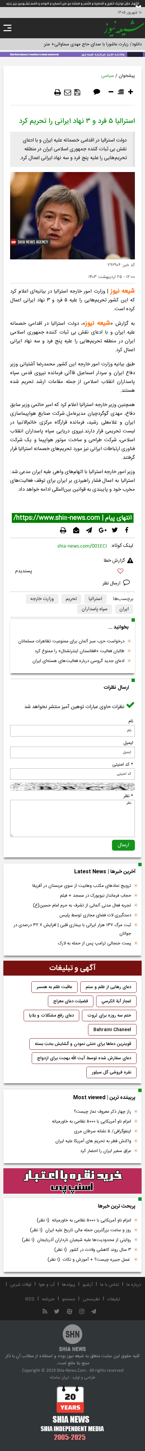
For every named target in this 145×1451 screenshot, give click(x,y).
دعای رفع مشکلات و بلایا (51, 1015)
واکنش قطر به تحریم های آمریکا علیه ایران (93, 1141)
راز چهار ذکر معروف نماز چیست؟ (102, 1111)
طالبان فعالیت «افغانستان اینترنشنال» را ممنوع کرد (79, 651)
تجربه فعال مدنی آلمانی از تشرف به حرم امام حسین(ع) (82, 905)
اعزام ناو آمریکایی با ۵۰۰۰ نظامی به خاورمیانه (91, 1121)
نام (130, 721)
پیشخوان (127, 76)
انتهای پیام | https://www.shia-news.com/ (73, 518)
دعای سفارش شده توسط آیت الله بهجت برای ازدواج (84, 1058)
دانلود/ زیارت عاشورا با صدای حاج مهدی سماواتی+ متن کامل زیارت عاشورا (75, 44)
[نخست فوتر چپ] (72, 1412)
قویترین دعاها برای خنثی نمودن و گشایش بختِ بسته (83, 1044)
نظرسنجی (91, 1299)
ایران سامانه (59, 1377)
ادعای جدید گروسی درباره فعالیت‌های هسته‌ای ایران (78, 661)
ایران (124, 609)
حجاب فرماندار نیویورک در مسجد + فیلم (95, 895)
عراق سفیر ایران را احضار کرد (105, 1151)
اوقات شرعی (20, 1284)
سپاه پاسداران (95, 609)
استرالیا (95, 599)
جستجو (68, 1299)
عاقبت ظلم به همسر (54, 987)
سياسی (107, 76)
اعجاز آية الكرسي (116, 1001)
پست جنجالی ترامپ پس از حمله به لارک (94, 943)
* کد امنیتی (122, 764)
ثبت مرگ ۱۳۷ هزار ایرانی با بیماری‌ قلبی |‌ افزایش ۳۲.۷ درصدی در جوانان (72, 929)
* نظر (128, 796)
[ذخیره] (77, 92)
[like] (72, 572)
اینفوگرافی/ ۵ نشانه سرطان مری (102, 1131)
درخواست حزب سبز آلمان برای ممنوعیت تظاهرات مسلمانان (71, 641)
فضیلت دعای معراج (70, 1001)
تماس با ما (109, 1284)
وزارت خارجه (42, 599)
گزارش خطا (114, 561)
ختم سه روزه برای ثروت (109, 1015)
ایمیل (128, 743)
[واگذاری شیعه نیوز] (72, 54)
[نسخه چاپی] (57, 92)
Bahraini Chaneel (112, 1029)
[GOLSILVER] (72, 1181)
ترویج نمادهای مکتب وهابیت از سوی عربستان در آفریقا (81, 886)
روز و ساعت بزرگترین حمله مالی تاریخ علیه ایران (80, 1230)
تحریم (71, 599)
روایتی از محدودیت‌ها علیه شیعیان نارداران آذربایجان (76, 1240)
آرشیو (88, 1284)
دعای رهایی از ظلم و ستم (108, 987)
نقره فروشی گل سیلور (111, 1072)
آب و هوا (47, 1284)
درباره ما (133, 1284)
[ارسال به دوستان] (67, 92)
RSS (29, 1299)
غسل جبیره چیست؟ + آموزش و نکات (89, 1259)
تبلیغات (113, 1299)
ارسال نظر (112, 583)
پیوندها (68, 1284)
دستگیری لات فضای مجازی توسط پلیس (95, 915)
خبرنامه (48, 1299)
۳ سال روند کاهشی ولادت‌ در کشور (92, 1250)
